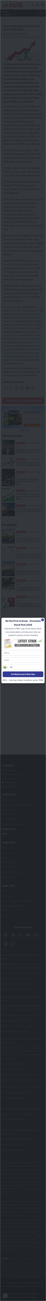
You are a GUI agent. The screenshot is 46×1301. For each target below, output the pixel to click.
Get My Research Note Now (23, 674)
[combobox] (6, 667)
